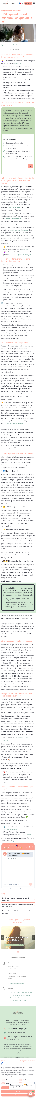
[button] (4, 1061)
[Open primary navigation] (33, 3)
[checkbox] (3, 1080)
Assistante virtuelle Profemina (16, 1033)
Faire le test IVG (11, 829)
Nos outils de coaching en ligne (17, 1029)
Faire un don (28, 3)
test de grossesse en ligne (21, 255)
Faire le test (18, 63)
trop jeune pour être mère (19, 230)
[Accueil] (8, 3)
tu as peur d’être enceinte (13, 219)
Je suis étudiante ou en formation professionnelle (18, 147)
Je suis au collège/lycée (14, 143)
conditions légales (13, 207)
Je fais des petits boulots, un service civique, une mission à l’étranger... (19, 158)
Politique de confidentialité (27, 1061)
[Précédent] (2, 937)
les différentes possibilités (16, 423)
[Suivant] (33, 937)
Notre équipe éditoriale (17, 983)
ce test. (26, 249)
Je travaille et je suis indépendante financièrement (18, 152)
